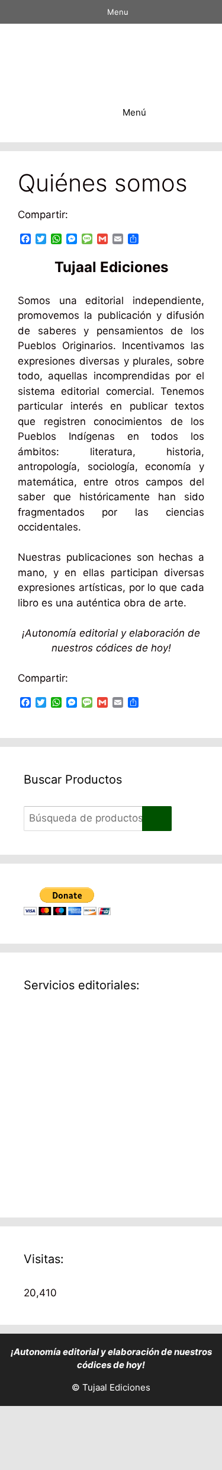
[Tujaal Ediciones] (114, 53)
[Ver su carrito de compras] (79, 112)
